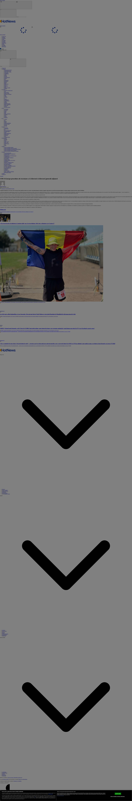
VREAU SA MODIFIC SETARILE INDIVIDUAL (117, 796)
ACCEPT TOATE (118, 793)
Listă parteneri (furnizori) (60, 795)
